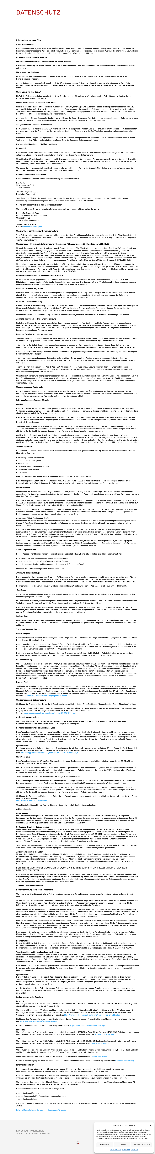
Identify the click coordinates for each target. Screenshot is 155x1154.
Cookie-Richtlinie (115, 1150)
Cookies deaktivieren (99, 1056)
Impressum (134, 1150)
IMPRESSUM (22, 1131)
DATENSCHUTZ (37, 1131)
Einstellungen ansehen (141, 1145)
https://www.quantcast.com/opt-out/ (31, 801)
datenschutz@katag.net (32, 227)
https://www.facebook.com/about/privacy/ (87, 1026)
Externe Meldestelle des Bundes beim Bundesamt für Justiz (41, 1110)
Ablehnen (122, 1145)
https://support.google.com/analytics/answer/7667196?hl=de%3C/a (49, 753)
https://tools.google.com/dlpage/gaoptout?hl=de (46, 696)
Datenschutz (126, 1150)
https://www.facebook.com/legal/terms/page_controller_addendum (92, 1015)
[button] (150, 1125)
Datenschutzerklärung (104, 1034)
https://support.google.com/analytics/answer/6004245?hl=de (49, 713)
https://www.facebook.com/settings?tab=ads (38, 1021)
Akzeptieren (104, 1145)
